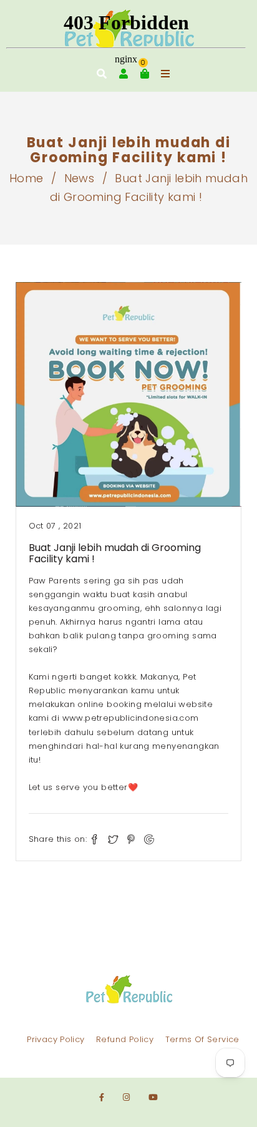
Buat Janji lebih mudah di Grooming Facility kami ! (115, 553)
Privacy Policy (55, 1039)
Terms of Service (202, 1039)
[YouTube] (153, 1097)
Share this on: (58, 839)
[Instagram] (126, 1097)
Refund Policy (124, 1039)
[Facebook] (101, 1097)
